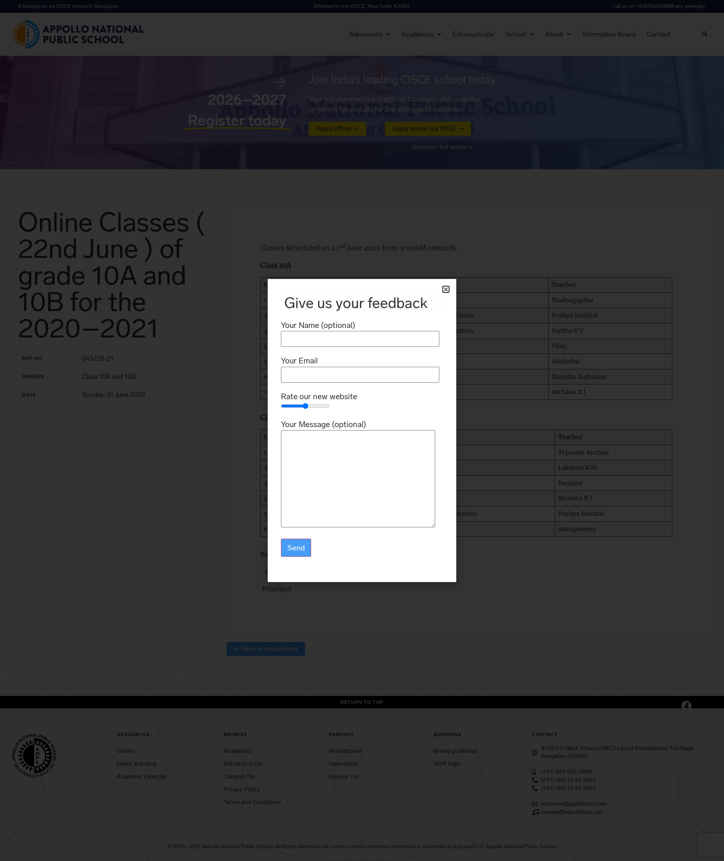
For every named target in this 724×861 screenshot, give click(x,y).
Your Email (299, 361)
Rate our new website (319, 396)
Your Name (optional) (318, 325)
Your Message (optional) (323, 424)
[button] (446, 289)
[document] (362, 430)
